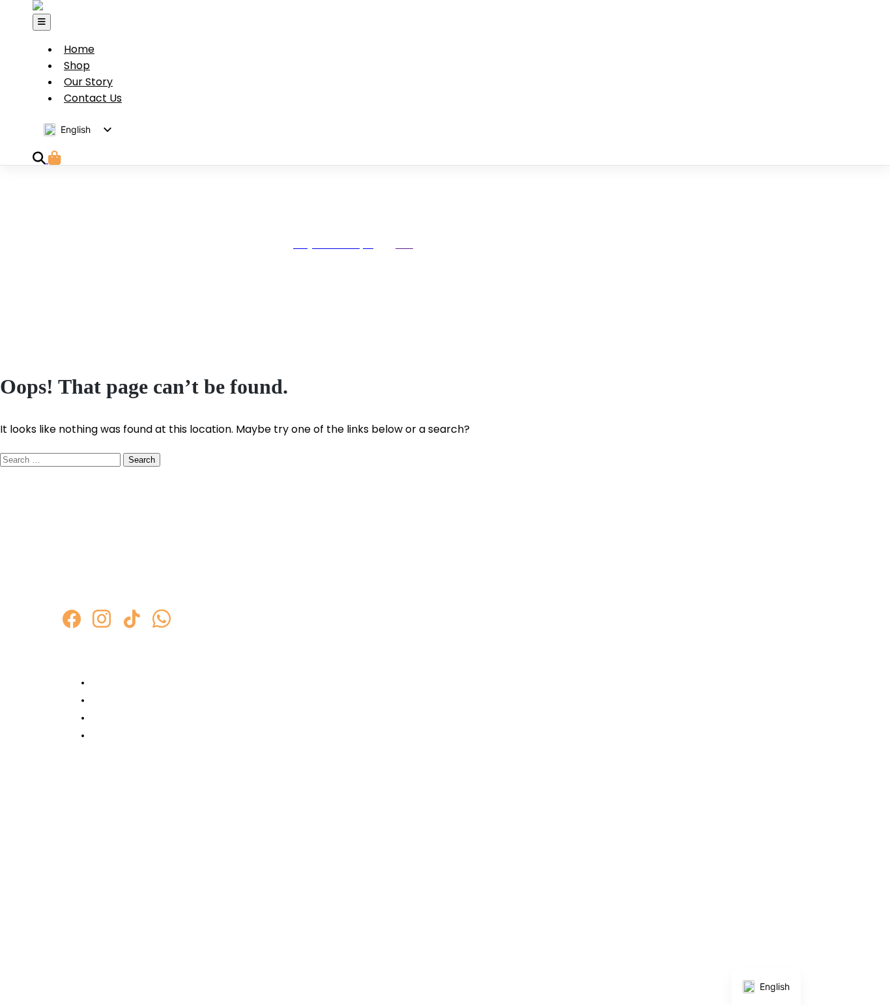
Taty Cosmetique (120, 996)
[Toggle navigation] (42, 22)
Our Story (88, 81)
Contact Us (93, 98)
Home (79, 49)
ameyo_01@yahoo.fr (125, 962)
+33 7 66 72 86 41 (115, 887)
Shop (77, 65)
